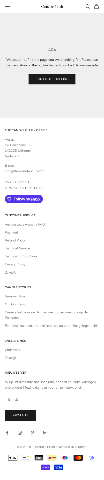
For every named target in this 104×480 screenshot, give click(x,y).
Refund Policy (15, 240)
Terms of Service (17, 248)
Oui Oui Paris (15, 304)
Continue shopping (52, 79)
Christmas (12, 350)
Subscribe (20, 415)
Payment (11, 232)
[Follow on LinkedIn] (45, 432)
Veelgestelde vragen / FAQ (25, 224)
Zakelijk (10, 272)
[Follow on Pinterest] (32, 432)
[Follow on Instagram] (19, 432)
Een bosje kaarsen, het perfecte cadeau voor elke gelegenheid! (51, 325)
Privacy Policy (15, 264)
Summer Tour (15, 296)
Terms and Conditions (21, 256)
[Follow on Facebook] (7, 432)
